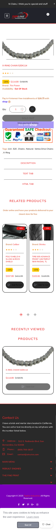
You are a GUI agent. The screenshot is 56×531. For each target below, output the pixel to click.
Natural (29, 149)
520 (15, 149)
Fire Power (15, 85)
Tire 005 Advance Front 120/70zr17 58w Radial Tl (41, 259)
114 (10, 149)
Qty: (4, 109)
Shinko (42, 244)
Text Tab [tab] (28, 173)
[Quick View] (6, 240)
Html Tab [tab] (28, 184)
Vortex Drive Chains (44, 149)
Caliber (16, 244)
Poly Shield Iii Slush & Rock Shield (13, 259)
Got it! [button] (28, 525)
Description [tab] (28, 163)
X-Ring (6, 152)
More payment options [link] (28, 123)
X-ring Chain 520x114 (17, 370)
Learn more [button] (32, 517)
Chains (21, 149)
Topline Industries (32, 495)
